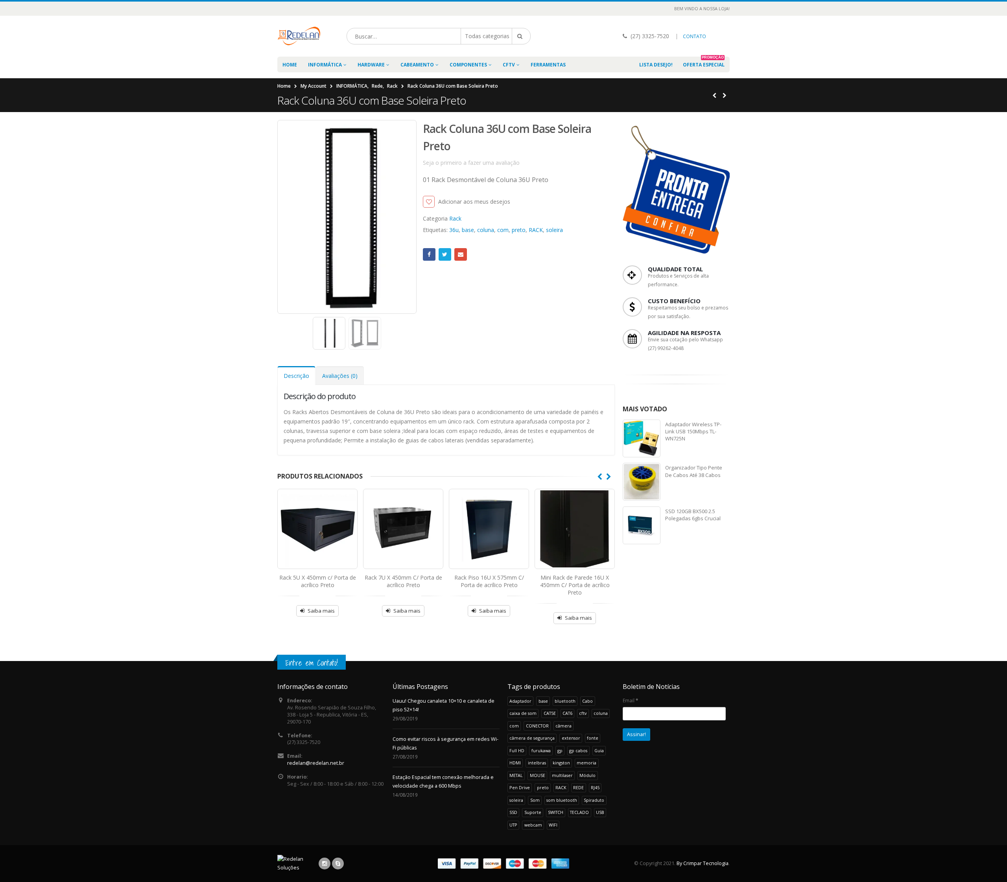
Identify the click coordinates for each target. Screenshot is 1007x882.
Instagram (324, 863)
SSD (513, 812)
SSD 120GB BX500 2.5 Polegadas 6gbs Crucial (693, 515)
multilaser (562, 775)
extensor (571, 738)
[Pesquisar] (521, 36)
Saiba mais (321, 610)
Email (460, 254)
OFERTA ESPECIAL (704, 62)
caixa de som (523, 713)
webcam (533, 825)
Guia (599, 750)
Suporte (532, 812)
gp (560, 750)
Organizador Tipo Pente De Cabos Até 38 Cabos (693, 471)
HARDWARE (371, 64)
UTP (513, 825)
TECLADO (579, 812)
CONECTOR (537, 726)
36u (454, 230)
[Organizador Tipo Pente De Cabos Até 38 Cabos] (641, 482)
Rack (455, 218)
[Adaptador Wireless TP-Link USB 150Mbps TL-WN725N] (641, 438)
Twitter (445, 254)
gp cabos (578, 750)
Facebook (429, 254)
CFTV (509, 64)
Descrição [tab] (296, 375)
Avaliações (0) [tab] (340, 375)
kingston (561, 763)
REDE (578, 787)
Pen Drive (519, 787)
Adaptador (520, 701)
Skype (338, 863)
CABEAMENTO (417, 64)
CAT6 (567, 713)
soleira (554, 230)
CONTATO (694, 36)
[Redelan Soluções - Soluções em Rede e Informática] (299, 36)
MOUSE (537, 775)
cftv (582, 713)
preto (519, 230)
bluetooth (565, 701)
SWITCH (555, 812)
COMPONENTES (468, 64)
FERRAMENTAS (548, 64)
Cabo (587, 701)
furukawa (541, 750)
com (503, 230)
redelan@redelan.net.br (315, 763)
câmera (563, 726)
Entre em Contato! (311, 662)
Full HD (516, 750)
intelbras (537, 763)
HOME (289, 64)
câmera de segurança (532, 738)
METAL (516, 775)
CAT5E (550, 713)
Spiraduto (594, 800)
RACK (536, 230)
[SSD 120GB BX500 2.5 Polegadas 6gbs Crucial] (641, 525)
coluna (485, 230)
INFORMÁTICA (325, 64)
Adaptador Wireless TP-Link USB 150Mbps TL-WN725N (693, 431)
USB (600, 812)
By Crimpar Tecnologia (703, 863)
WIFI (553, 825)
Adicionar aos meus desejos (474, 201)
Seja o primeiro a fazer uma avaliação (471, 162)
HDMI (515, 763)
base (468, 230)
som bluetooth (561, 800)
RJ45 (595, 787)
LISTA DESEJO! (656, 64)
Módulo (587, 775)
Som (535, 800)
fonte (592, 738)
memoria (586, 763)
